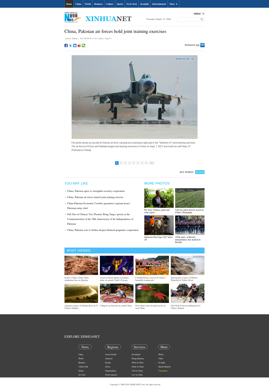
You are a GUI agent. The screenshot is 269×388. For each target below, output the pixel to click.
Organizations (110, 370)
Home (69, 3)
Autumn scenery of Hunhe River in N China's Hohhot (81, 307)
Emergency (136, 378)
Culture (109, 3)
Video (160, 358)
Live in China (137, 374)
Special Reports (164, 366)
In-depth (144, 3)
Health (81, 378)
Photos (161, 354)
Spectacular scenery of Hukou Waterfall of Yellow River (184, 279)
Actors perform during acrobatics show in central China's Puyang (114, 279)
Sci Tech (81, 374)
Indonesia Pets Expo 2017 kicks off (158, 238)
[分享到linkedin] (75, 45)
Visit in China (137, 370)
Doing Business (138, 358)
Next (151, 163)
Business (98, 3)
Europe (108, 362)
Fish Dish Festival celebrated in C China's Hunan (186, 307)
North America (111, 374)
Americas (109, 358)
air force (200, 172)
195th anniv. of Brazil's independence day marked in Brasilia (187, 239)
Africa (107, 366)
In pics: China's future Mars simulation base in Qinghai (76, 279)
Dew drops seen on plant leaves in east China (150, 307)
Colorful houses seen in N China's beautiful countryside (150, 279)
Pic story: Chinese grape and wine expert (157, 211)
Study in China (138, 366)
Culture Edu (83, 366)
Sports (120, 3)
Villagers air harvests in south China (116, 305)
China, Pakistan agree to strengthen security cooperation (96, 191)
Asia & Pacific (111, 354)
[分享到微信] (83, 45)
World (88, 3)
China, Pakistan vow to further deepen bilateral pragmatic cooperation (102, 230)
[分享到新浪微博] (79, 45)
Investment (136, 354)
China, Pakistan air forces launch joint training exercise (95, 197)
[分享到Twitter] (70, 45)
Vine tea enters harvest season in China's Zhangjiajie (189, 211)
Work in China (137, 362)
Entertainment (159, 3)
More (174, 3)
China (78, 3)
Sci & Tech (132, 3)
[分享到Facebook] (66, 45)
